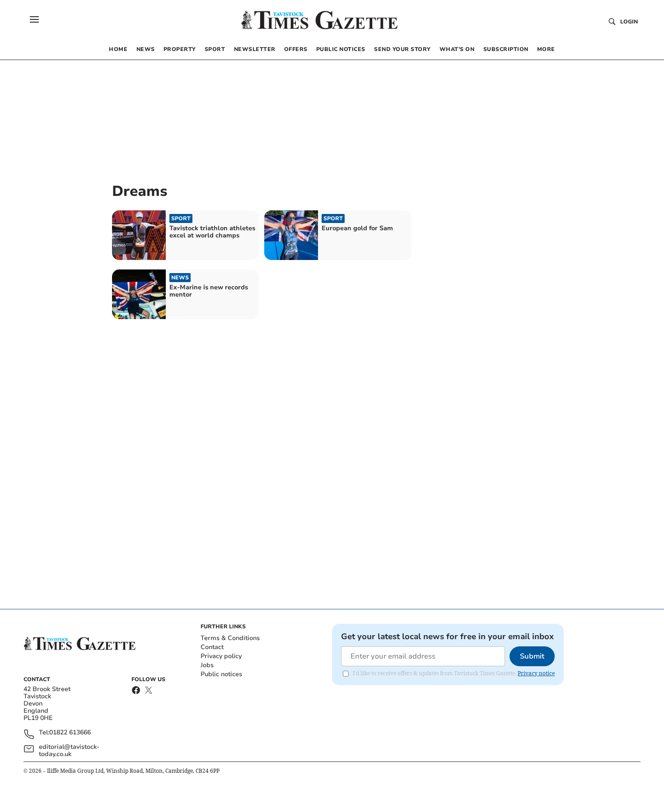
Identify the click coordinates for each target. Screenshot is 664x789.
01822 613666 (70, 733)
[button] (34, 19)
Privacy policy (221, 656)
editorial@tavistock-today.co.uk (69, 750)
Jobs (207, 665)
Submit (532, 656)
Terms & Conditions (230, 638)
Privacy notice (536, 673)
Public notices (221, 674)
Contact (212, 647)
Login (629, 22)
